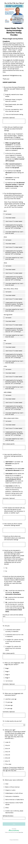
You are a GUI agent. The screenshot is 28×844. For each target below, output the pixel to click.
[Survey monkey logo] (14, 830)
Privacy (11, 839)
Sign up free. (20, 832)
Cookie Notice (15, 839)
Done (14, 824)
